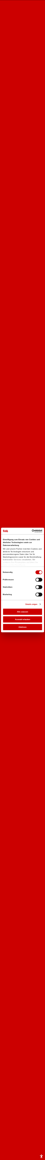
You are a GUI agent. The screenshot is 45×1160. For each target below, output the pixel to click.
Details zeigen (31, 604)
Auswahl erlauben (22, 619)
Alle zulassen (22, 612)
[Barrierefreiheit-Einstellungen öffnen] (41, 1156)
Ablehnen (22, 627)
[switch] (37, 580)
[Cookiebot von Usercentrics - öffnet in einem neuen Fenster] (32, 531)
